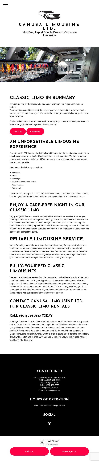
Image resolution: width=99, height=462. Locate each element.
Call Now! (18, 131)
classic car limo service (77, 219)
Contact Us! (35, 131)
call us (29, 451)
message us (69, 451)
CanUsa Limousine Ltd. (49, 27)
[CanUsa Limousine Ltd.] (49, 15)
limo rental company (54, 245)
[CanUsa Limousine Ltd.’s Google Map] (49, 424)
